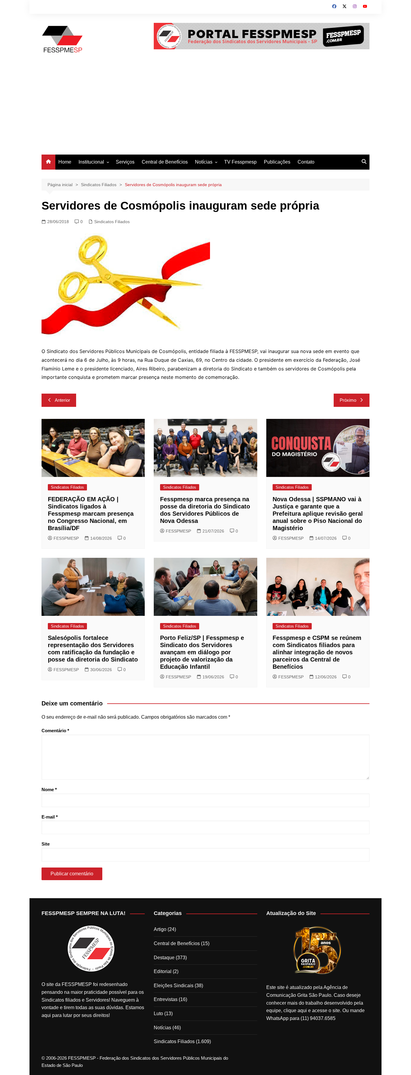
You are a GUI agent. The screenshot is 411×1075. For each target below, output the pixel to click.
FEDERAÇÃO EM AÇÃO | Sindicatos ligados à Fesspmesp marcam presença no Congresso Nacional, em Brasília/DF (91, 513)
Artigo (160, 929)
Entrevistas (166, 999)
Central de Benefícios (165, 161)
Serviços (125, 161)
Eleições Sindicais (173, 985)
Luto (158, 1013)
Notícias (203, 161)
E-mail (50, 816)
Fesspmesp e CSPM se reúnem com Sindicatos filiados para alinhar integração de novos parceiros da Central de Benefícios (317, 652)
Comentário (55, 730)
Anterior (62, 400)
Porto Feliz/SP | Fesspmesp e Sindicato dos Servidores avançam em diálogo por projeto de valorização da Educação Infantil (202, 652)
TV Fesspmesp (240, 161)
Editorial (163, 971)
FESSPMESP (66, 538)
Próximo (348, 400)
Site (46, 843)
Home (64, 161)
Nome (49, 789)
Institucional (91, 161)
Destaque (164, 957)
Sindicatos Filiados (112, 221)
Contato (306, 161)
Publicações (277, 161)
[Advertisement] (205, 109)
